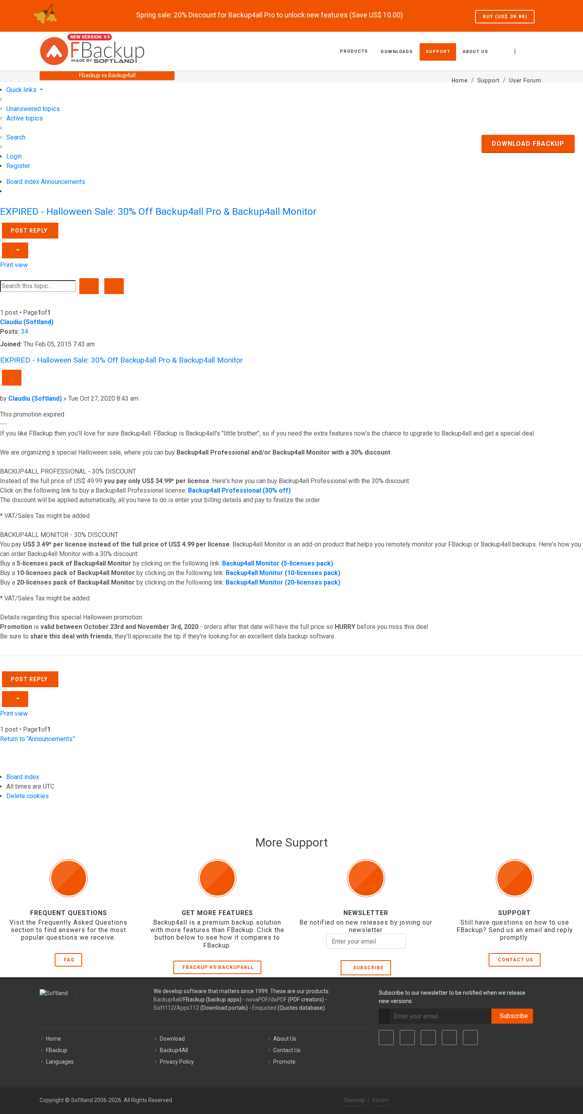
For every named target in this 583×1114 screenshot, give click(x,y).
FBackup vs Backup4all (218, 967)
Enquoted (264, 1008)
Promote (284, 1062)
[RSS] (470, 1037)
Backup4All (174, 1050)
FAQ (69, 960)
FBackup (56, 1050)
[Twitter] (407, 1037)
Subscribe (367, 968)
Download (172, 1039)
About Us (284, 1039)
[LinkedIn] (428, 1037)
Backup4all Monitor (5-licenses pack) (277, 563)
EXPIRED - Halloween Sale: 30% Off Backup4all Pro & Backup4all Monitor (158, 211)
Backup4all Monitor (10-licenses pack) (283, 573)
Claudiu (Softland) (27, 322)
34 (24, 331)
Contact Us (515, 960)
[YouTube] (449, 1037)
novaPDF (257, 999)
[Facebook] (386, 1037)
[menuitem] (33, 109)
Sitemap (354, 1100)
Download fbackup (528, 143)
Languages (60, 1062)
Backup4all (167, 999)
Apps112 (187, 1008)
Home (53, 1039)
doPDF (278, 999)
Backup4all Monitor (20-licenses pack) (283, 582)
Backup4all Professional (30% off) (239, 490)
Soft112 (163, 1008)
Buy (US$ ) (505, 16)
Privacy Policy (177, 1062)
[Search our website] (534, 50)
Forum (380, 1100)
